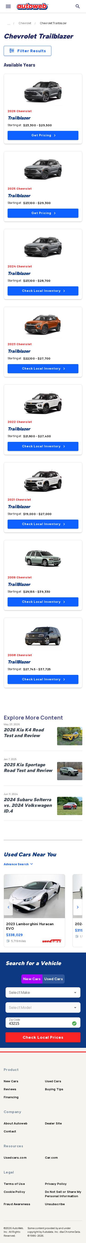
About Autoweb (15, 1123)
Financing (11, 1097)
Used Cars (53, 979)
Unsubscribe (55, 1204)
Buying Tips (54, 1089)
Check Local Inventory (41, 291)
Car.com (51, 1157)
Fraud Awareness (17, 1204)
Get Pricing (41, 135)
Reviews (10, 1089)
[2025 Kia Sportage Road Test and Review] (69, 771)
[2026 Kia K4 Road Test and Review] (69, 736)
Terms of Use (14, 1184)
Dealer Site (53, 1123)
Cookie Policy (14, 1192)
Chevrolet (25, 23)
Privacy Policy (56, 1184)
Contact (10, 1131)
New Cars (32, 979)
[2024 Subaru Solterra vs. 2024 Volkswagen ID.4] (69, 806)
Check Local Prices (43, 1037)
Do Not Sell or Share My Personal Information (63, 1194)
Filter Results (31, 50)
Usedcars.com (15, 1157)
